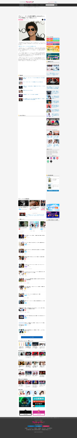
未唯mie (20, 246)
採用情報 (39, 428)
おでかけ (35, 417)
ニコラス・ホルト (30, 268)
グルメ (31, 417)
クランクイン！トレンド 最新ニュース (25, 340)
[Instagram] (51, 158)
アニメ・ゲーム (56, 40)
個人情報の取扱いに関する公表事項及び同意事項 (33, 429)
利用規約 (35, 428)
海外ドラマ (49, 42)
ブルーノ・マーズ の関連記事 (23, 198)
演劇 (50, 40)
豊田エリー (25, 290)
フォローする (25, 414)
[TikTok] (51, 161)
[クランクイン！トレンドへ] (51, 2)
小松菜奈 (54, 152)
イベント (28, 417)
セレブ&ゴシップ (56, 42)
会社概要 (26, 428)
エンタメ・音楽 (56, 38)
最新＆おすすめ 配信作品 (23, 379)
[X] (48, 158)
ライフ (47, 417)
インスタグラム (23, 246)
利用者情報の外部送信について (46, 429)
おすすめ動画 (21, 369)
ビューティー (43, 417)
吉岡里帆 (57, 152)
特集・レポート (56, 417)
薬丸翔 (22, 290)
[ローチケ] (56, 2)
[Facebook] (54, 158)
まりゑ (20, 290)
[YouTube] (57, 158)
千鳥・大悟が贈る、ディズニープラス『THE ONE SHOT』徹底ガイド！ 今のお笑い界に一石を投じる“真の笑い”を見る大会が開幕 (35, 215)
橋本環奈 (51, 152)
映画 (50, 38)
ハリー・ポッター (21, 268)
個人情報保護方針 (49, 428)
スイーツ (39, 417)
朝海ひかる (23, 239)
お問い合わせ (44, 428)
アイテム (51, 417)
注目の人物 (20, 389)
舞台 (25, 239)
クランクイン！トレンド (22, 417)
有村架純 (48, 152)
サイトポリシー (31, 428)
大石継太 (20, 239)
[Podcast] (48, 161)
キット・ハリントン (25, 268)
